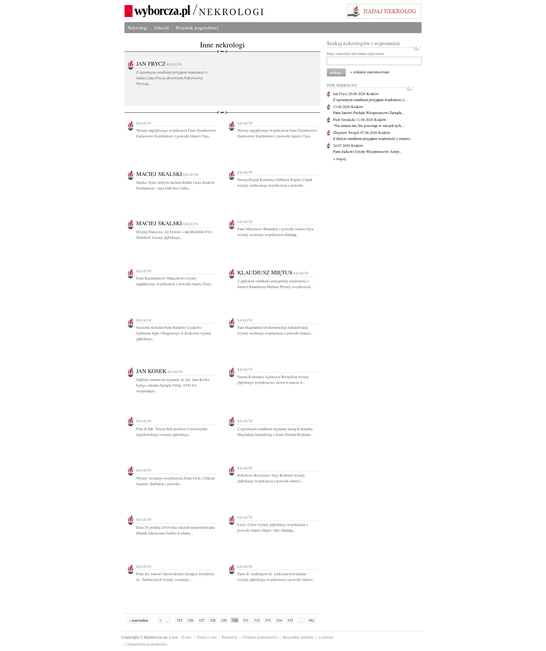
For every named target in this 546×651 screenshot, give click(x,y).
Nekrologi (138, 27)
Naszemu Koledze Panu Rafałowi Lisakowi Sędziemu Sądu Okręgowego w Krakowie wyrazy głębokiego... (173, 333)
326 (190, 620)
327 (201, 620)
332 (257, 620)
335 (290, 620)
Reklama (229, 637)
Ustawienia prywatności (146, 644)
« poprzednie (139, 620)
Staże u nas (207, 637)
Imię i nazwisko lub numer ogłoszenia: (355, 53)
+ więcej (339, 158)
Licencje (326, 637)
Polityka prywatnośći (259, 637)
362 (311, 620)
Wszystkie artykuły (298, 637)
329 (224, 620)
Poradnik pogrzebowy (197, 27)
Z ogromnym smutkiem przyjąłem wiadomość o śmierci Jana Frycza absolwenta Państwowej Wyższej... (172, 77)
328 (212, 620)
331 (246, 620)
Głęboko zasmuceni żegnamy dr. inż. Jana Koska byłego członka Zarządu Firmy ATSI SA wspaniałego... (172, 385)
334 (279, 620)
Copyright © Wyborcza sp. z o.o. (149, 637)
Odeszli (161, 27)
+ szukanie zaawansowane (369, 71)
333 (268, 620)
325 (179, 620)
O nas (186, 637)
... (168, 620)
